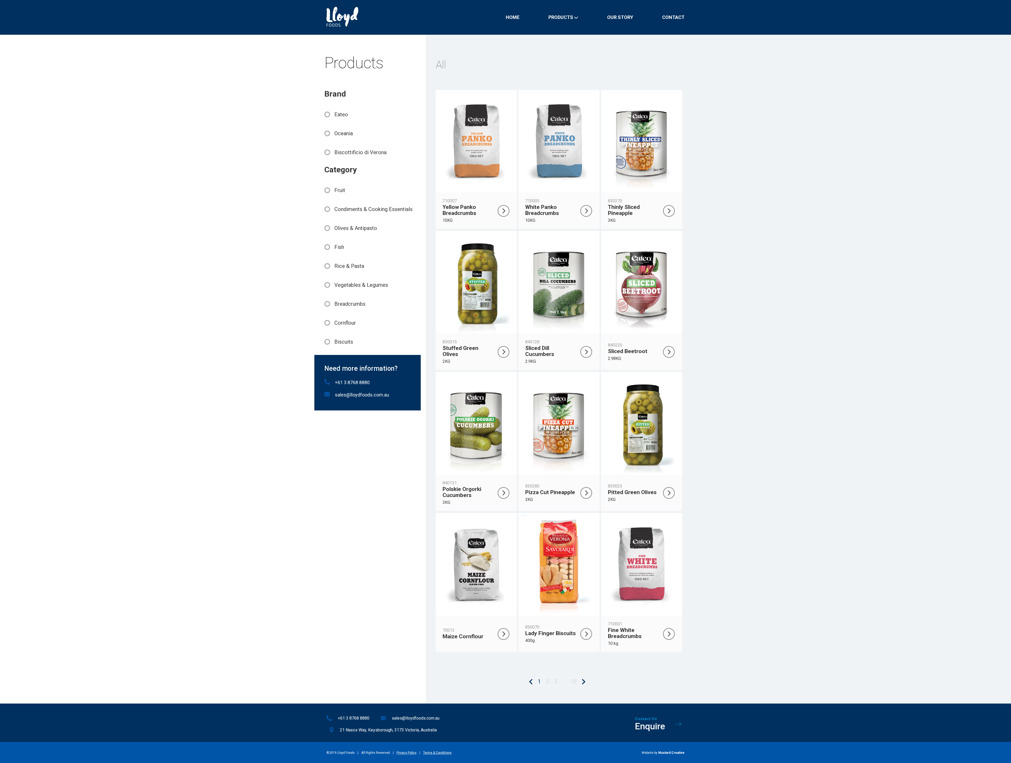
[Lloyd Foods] (342, 17)
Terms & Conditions (437, 753)
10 (574, 681)
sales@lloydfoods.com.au (362, 395)
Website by (663, 753)
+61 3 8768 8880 (352, 382)
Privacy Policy (407, 753)
